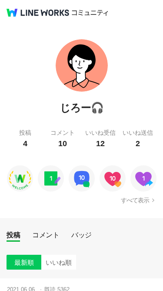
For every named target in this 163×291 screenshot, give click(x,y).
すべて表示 (135, 200)
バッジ (81, 235)
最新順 (24, 262)
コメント (45, 235)
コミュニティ (90, 13)
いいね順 (59, 262)
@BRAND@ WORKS (38, 13)
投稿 (13, 235)
